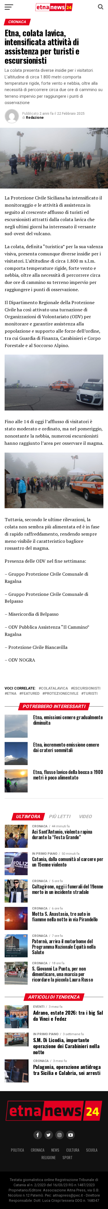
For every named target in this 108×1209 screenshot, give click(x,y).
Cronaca (37, 1150)
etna (11, 694)
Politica (17, 1150)
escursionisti (87, 688)
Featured (30, 694)
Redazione (35, 118)
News (55, 1150)
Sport (67, 1157)
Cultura (72, 1150)
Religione (48, 1157)
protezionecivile (61, 694)
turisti (91, 694)
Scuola (91, 1150)
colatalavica (54, 688)
